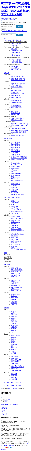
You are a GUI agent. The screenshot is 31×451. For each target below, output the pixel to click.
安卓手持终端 (15, 213)
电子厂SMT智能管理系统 (18, 83)
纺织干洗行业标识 (16, 365)
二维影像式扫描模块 (16, 62)
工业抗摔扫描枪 (15, 154)
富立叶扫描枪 (15, 192)
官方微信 (12, 19)
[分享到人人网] (11, 447)
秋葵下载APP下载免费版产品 (12, 40)
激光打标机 (14, 277)
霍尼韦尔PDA (15, 225)
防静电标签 (14, 321)
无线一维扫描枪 (15, 144)
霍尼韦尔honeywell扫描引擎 (19, 158)
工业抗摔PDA (15, 201)
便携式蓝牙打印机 (16, 69)
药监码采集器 (15, 206)
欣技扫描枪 (14, 191)
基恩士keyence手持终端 (17, 230)
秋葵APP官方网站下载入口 (12, 197)
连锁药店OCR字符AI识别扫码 (19, 125)
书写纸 (13, 351)
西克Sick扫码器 (15, 178)
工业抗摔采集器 (15, 52)
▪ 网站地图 (4, 414)
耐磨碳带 (13, 377)
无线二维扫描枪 (15, 142)
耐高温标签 (14, 315)
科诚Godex (14, 296)
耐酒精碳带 (14, 379)
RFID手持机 (14, 208)
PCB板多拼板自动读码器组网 (19, 130)
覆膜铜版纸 (14, 344)
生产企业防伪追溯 (16, 85)
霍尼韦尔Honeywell (16, 165)
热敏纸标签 (14, 348)
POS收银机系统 (15, 114)
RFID (5, 253)
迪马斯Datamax (15, 289)
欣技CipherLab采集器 (17, 218)
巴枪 (12, 54)
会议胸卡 (13, 313)
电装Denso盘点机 (16, 216)
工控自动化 (7, 74)
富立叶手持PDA (15, 244)
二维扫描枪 (14, 45)
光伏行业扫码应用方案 (17, 118)
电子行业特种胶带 (16, 370)
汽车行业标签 (15, 358)
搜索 (20, 26)
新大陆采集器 (15, 239)
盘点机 (13, 204)
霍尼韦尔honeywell (16, 280)
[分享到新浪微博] (7, 447)
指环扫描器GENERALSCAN (19, 156)
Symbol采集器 (15, 223)
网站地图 (11, 445)
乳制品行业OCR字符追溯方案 (19, 123)
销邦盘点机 (14, 246)
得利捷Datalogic (15, 166)
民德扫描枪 (14, 187)
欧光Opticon (14, 170)
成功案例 (14, 388)
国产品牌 (6, 182)
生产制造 (6, 81)
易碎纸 (13, 341)
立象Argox (14, 301)
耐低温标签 (14, 316)
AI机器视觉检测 (8, 133)
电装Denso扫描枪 (16, 173)
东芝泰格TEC (14, 283)
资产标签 (13, 311)
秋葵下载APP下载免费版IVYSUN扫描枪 (15, 42)
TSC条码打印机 (15, 294)
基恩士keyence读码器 (17, 180)
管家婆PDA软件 (15, 95)
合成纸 (13, 342)
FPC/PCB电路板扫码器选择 (18, 132)
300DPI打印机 (15, 68)
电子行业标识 (15, 363)
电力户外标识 (15, 356)
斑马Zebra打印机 (15, 285)
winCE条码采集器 (16, 209)
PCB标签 (13, 318)
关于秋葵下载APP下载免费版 (12, 382)
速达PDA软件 (15, 92)
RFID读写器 (7, 256)
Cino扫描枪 (14, 185)
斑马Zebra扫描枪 (15, 163)
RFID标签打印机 (15, 275)
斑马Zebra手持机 (15, 220)
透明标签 (13, 339)
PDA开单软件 (15, 111)
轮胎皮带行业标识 (16, 360)
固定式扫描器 (15, 149)
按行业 (6, 354)
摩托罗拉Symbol (15, 175)
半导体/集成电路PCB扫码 (18, 128)
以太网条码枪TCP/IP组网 (18, 78)
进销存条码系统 (15, 113)
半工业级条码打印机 (16, 270)
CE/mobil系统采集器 (16, 50)
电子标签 (6, 259)
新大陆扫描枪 (15, 189)
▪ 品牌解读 (4, 408)
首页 (5, 38)
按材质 (6, 334)
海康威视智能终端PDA (17, 234)
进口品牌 (6, 161)
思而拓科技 (25, 445)
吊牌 (12, 332)
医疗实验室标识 (15, 361)
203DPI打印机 (15, 66)
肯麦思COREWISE (16, 248)
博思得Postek (14, 297)
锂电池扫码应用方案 (16, 120)
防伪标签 (13, 320)
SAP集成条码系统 (16, 97)
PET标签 (13, 337)
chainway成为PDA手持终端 (18, 249)
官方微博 (5, 19)
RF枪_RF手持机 (15, 56)
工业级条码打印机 (16, 268)
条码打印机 (7, 264)
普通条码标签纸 (15, 335)
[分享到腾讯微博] (9, 447)
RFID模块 (7, 254)
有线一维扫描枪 (15, 147)
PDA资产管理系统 (16, 106)
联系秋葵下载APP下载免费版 (12, 385)
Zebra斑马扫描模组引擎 (17, 159)
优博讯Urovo (14, 237)
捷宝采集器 (14, 243)
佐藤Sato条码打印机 (16, 287)
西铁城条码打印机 (16, 290)
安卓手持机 (14, 49)
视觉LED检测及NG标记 (17, 135)
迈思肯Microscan (15, 177)
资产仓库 (6, 104)
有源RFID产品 (8, 258)
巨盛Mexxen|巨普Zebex (17, 194)
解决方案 (6, 73)
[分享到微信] (12, 447)
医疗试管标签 (15, 325)
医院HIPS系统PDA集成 (17, 94)
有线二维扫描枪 (15, 145)
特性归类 (6, 140)
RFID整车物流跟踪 (16, 102)
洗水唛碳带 (14, 374)
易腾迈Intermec (15, 171)
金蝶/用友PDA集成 (16, 90)
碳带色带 (6, 372)
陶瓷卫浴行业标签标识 (17, 367)
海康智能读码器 (15, 184)
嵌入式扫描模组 (15, 151)
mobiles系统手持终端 (17, 211)
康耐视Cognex (15, 168)
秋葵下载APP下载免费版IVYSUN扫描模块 (16, 57)
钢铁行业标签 (15, 368)
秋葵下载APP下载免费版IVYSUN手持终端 (16, 47)
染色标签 (13, 349)
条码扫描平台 (15, 152)
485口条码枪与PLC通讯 (17, 76)
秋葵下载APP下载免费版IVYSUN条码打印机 (17, 64)
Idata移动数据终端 (16, 241)
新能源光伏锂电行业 (10, 116)
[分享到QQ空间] (5, 447)
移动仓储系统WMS (16, 107)
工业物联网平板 (15, 203)
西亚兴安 (7, 399)
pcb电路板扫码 (8, 127)
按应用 (6, 309)
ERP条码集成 (8, 88)
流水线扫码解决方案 (16, 87)
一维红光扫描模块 (16, 61)
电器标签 (13, 323)
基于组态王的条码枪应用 (18, 80)
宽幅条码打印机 (15, 273)
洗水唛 (13, 346)
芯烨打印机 (14, 304)
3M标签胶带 (14, 353)
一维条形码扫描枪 (16, 43)
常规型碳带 (14, 375)
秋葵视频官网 (8, 138)
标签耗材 (6, 308)
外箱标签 (13, 328)
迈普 (6, 401)
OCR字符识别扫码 (9, 121)
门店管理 (6, 109)
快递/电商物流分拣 (16, 100)
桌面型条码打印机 (16, 271)
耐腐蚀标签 (14, 327)
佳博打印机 (14, 303)
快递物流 (6, 99)
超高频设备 (7, 261)
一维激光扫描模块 (16, 59)
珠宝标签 (13, 330)
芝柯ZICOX (14, 299)
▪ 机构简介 (4, 411)
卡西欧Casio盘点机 (16, 229)
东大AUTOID (14, 236)
